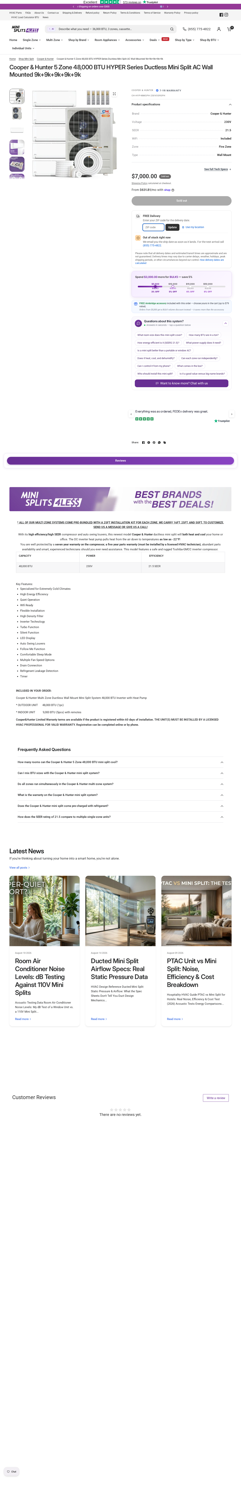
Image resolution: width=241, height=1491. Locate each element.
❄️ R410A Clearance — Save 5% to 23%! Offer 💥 (161, 6)
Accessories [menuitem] (133, 40)
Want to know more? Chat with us (184, 383)
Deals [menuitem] (153, 40)
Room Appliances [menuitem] (106, 40)
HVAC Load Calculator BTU (25, 17)
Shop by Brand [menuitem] (77, 40)
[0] (228, 29)
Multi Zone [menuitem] (53, 40)
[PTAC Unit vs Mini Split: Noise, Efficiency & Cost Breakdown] (196, 911)
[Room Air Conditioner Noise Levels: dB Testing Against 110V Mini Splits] (44, 911)
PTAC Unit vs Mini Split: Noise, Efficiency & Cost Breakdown (191, 972)
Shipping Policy (139, 183)
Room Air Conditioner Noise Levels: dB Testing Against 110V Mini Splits (40, 976)
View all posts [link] (18, 867)
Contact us (53, 13)
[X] (148, 442)
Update (172, 227)
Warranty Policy (172, 13)
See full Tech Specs (216, 169)
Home (12, 59)
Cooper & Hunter (45, 59)
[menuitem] (16, 13)
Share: (135, 442)
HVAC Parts (15, 13)
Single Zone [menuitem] (30, 40)
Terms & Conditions (130, 13)
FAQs (28, 13)
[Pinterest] (154, 442)
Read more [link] (22, 1019)
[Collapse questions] (225, 323)
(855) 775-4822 (152, 245)
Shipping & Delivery (72, 13)
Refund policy (92, 13)
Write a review (216, 1098)
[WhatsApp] (159, 442)
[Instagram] (226, 14)
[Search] (172, 29)
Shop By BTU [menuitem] (208, 40)
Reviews (120, 460)
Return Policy (110, 13)
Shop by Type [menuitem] (183, 40)
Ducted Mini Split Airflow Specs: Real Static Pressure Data (119, 969)
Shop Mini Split (26, 59)
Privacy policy (191, 13)
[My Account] (219, 29)
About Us (39, 13)
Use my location (195, 227)
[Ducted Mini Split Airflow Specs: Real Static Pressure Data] (120, 911)
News (45, 17)
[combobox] (111, 29)
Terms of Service (152, 13)
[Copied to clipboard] (164, 442)
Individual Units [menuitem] (21, 48)
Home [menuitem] (13, 40)
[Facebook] (221, 14)
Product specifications (146, 104)
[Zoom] (114, 94)
